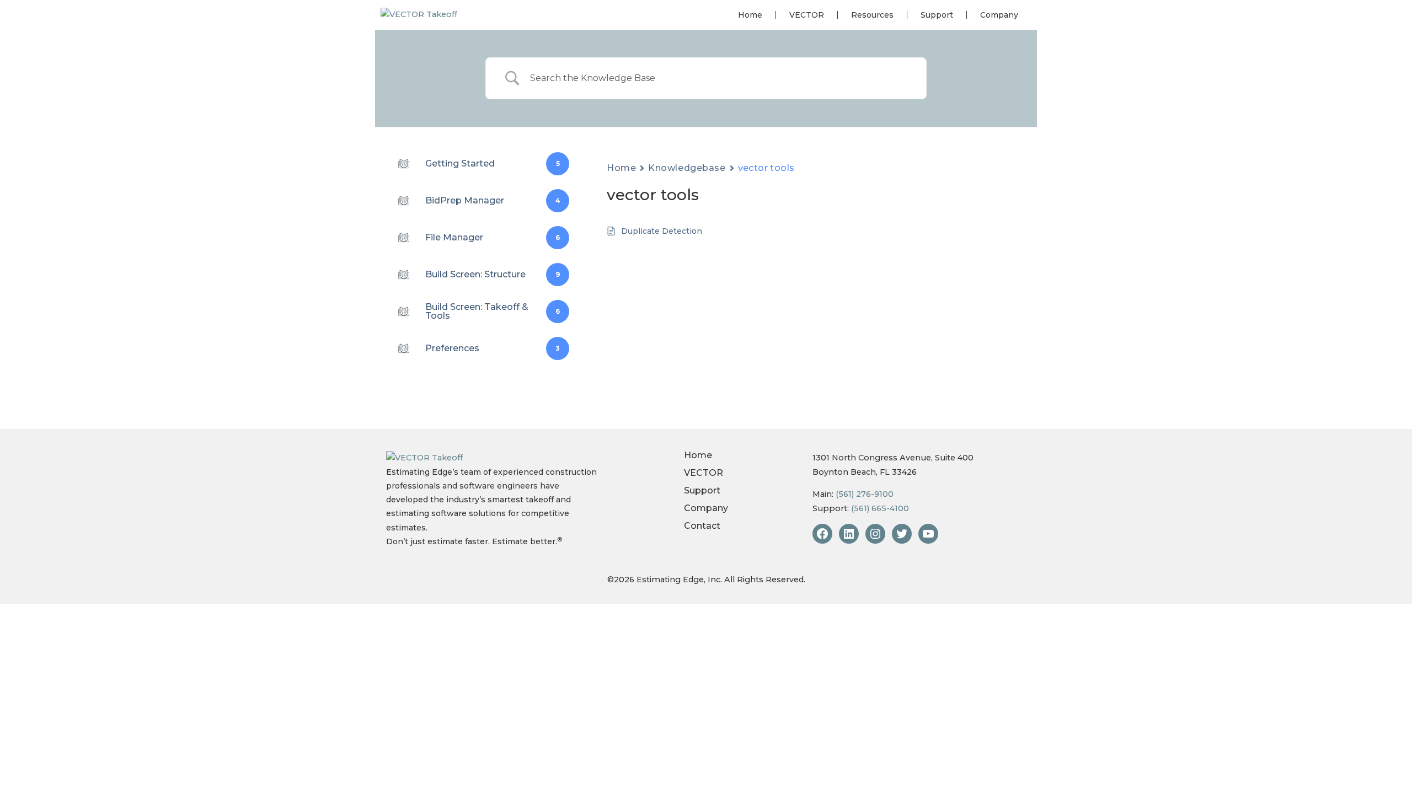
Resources (872, 15)
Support (937, 15)
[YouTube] (928, 534)
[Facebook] (822, 534)
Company (999, 15)
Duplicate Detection (661, 231)
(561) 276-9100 (865, 494)
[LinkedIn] (849, 534)
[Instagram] (875, 534)
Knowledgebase (686, 168)
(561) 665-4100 (880, 508)
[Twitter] (902, 534)
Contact (702, 526)
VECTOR (806, 15)
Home (750, 15)
